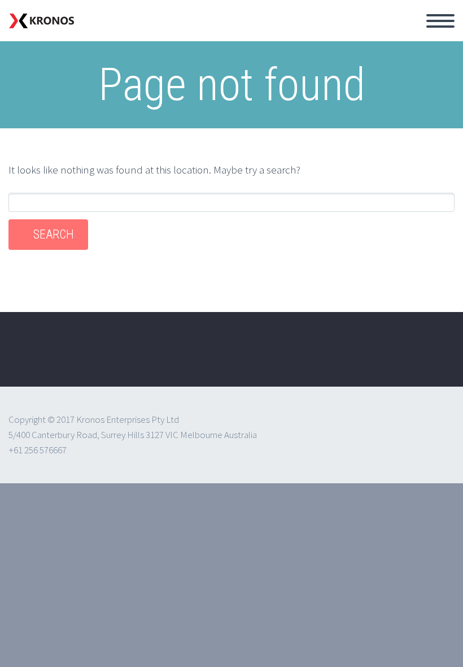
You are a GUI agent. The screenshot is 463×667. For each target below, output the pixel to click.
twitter (365, 357)
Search (53, 234)
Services (166, 34)
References (233, 34)
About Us (104, 34)
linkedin (431, 357)
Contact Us (358, 34)
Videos (296, 34)
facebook (398, 357)
